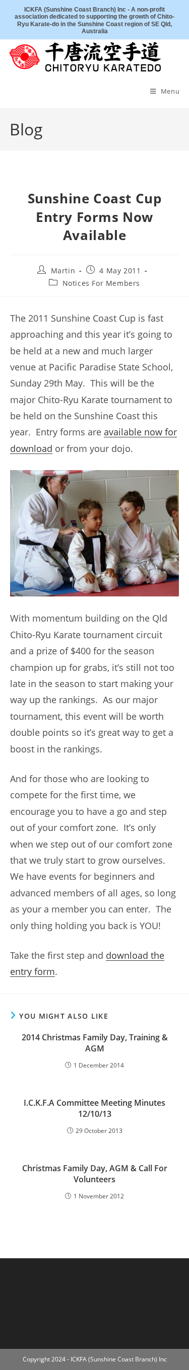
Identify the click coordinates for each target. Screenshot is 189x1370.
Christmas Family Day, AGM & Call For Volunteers (94, 1174)
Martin (63, 270)
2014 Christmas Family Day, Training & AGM (95, 1043)
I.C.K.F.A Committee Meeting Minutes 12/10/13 (94, 1108)
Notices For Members (101, 283)
